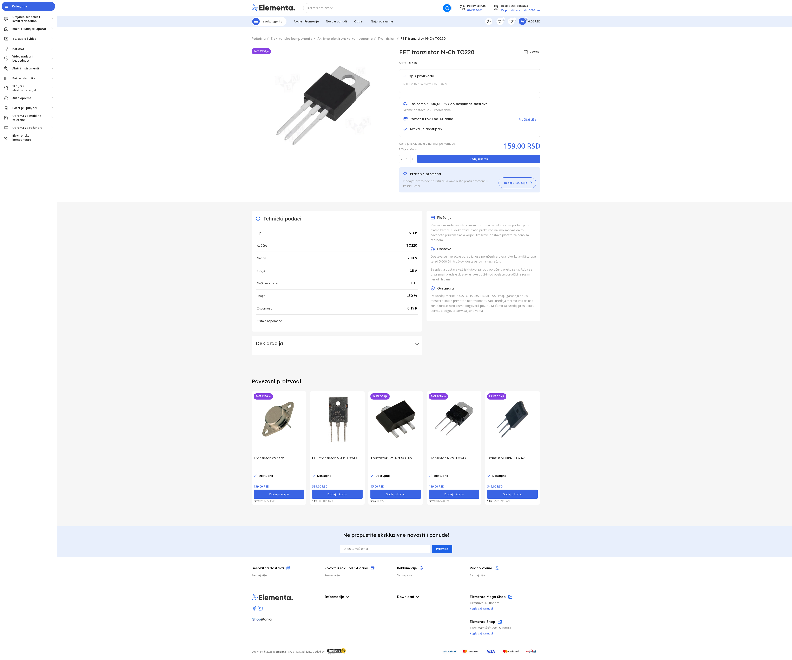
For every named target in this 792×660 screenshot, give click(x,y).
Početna (259, 38)
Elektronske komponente (291, 38)
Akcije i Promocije (306, 21)
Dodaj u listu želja (515, 183)
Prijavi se (442, 549)
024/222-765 (474, 10)
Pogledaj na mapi (481, 633)
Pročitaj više (527, 119)
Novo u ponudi (336, 21)
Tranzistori (387, 38)
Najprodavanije (382, 21)
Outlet (359, 21)
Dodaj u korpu (479, 159)
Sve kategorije (272, 21)
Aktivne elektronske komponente (345, 38)
